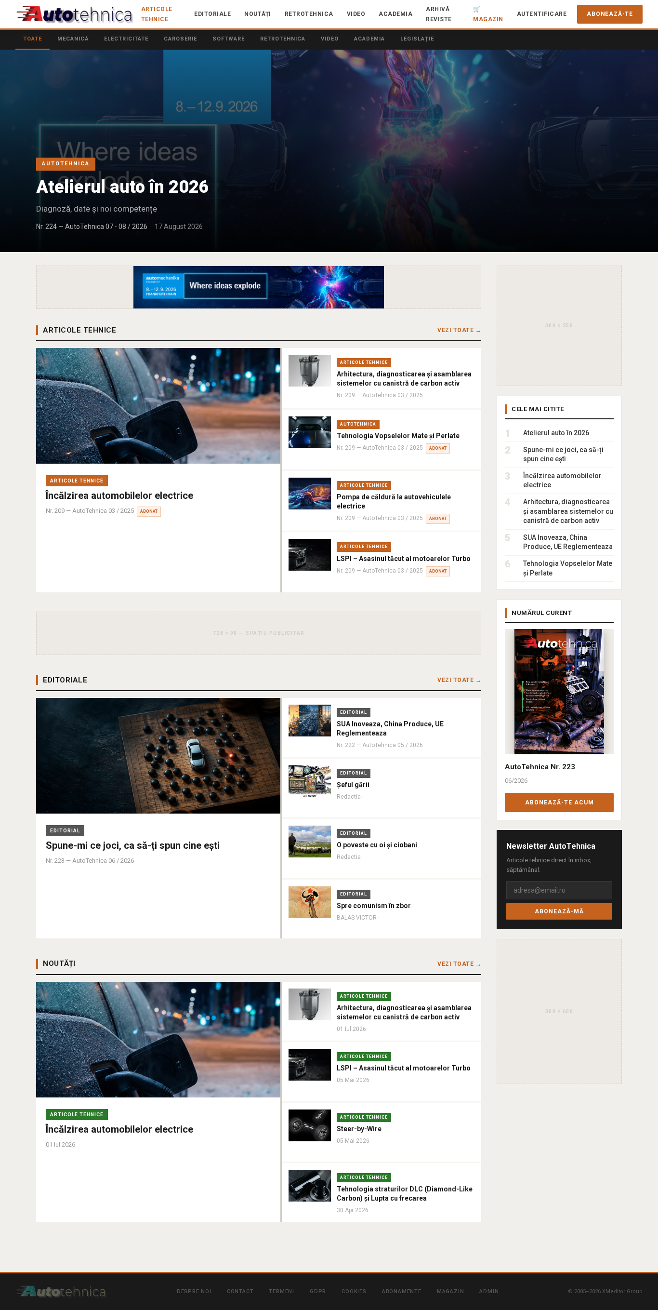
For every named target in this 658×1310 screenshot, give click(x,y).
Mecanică (73, 39)
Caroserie (180, 39)
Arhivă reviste (439, 14)
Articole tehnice (156, 14)
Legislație (417, 39)
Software (228, 39)
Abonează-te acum (559, 802)
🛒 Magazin (488, 14)
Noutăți (257, 14)
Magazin (450, 1291)
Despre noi (194, 1291)
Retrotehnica (309, 14)
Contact (240, 1291)
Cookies (354, 1291)
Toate (32, 39)
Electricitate (126, 39)
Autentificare (542, 14)
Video (356, 14)
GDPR (318, 1291)
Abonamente (401, 1291)
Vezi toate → (459, 330)
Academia (395, 14)
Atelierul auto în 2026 (122, 187)
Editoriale (212, 14)
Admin (489, 1291)
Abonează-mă (559, 912)
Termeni (281, 1291)
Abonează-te (610, 14)
